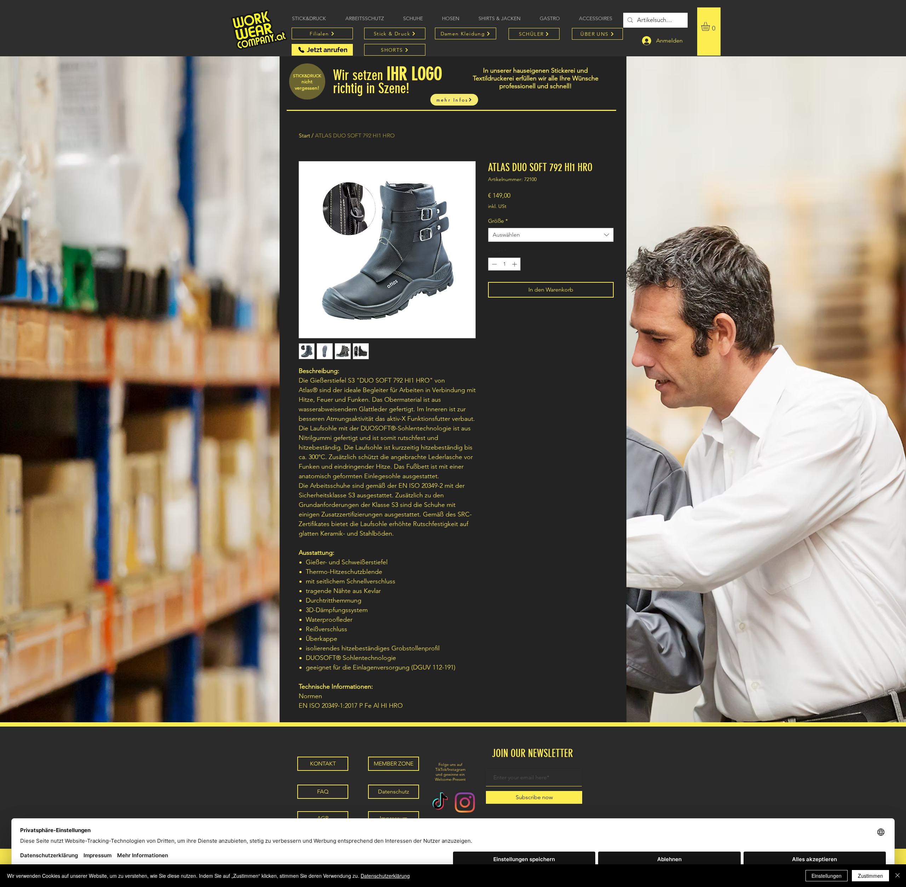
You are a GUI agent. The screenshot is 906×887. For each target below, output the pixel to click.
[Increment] (515, 264)
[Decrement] (493, 264)
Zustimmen (870, 875)
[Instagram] (465, 802)
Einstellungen (827, 875)
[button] (710, 26)
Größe (498, 220)
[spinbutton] (504, 264)
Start (304, 135)
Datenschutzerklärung (385, 875)
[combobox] (551, 235)
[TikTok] (440, 802)
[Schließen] (897, 875)
